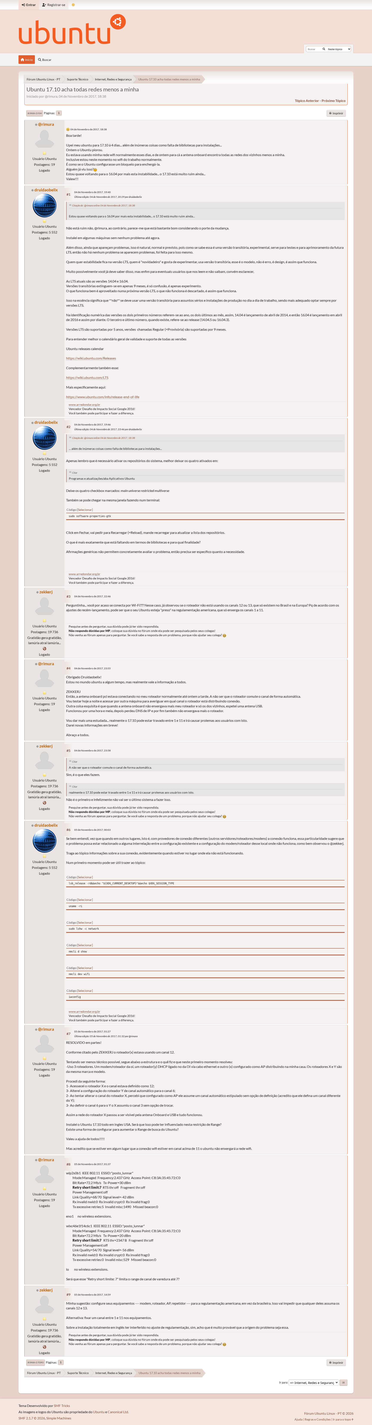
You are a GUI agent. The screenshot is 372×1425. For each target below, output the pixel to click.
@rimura (46, 124)
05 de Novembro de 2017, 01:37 (92, 1164)
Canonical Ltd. (118, 1412)
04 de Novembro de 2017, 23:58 (92, 750)
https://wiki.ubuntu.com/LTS (87, 377)
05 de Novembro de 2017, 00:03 (92, 829)
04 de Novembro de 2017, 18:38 (88, 129)
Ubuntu (99, 1412)
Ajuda (298, 1419)
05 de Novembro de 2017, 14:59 (92, 1294)
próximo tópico (334, 100)
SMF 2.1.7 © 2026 (32, 1418)
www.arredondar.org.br (84, 404)
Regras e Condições (318, 1419)
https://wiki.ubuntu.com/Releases (91, 358)
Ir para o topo (36, 1362)
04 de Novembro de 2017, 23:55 (92, 668)
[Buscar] (324, 49)
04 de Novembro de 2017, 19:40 (92, 192)
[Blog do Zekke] (44, 648)
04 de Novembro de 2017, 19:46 (92, 424)
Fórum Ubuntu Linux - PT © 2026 (328, 1413)
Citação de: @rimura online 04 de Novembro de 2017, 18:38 (103, 205)
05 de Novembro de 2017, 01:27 (92, 1031)
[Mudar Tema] (73, 5)
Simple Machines (58, 1418)
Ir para (283, 1382)
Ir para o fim (35, 113)
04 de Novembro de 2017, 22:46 (92, 596)
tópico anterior (307, 100)
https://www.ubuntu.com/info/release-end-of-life (102, 397)
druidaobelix (46, 189)
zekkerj (46, 591)
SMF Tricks (62, 1406)
